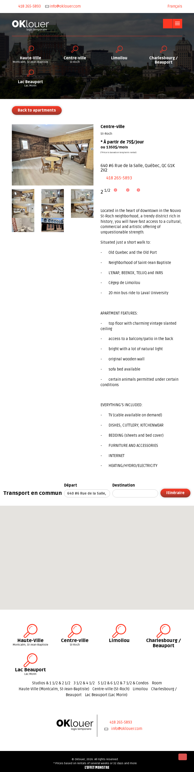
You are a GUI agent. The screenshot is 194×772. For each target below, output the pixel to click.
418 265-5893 (29, 6)
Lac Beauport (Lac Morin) (106, 695)
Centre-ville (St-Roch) (111, 689)
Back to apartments (37, 110)
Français (175, 6)
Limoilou (140, 689)
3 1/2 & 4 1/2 (84, 683)
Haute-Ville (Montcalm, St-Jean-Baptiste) (54, 689)
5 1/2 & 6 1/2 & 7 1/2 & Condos (123, 683)
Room (157, 683)
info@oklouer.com (126, 728)
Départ (70, 485)
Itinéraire (175, 493)
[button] (52, 548)
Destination (123, 485)
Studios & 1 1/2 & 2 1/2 (51, 683)
